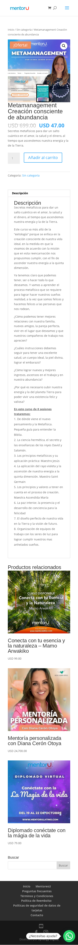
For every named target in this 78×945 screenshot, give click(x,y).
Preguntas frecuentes (37, 891)
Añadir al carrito (43, 157)
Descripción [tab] (20, 193)
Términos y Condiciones (36, 896)
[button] (63, 46)
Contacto (37, 915)
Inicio (11, 29)
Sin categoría (24, 29)
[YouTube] (41, 926)
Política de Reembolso (36, 901)
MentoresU (43, 886)
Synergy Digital (48, 939)
